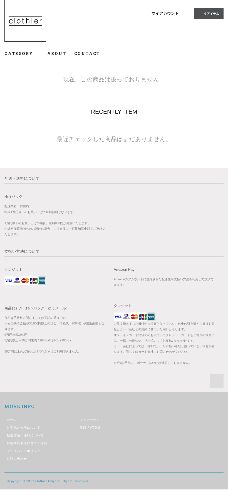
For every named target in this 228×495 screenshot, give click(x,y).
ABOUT (56, 53)
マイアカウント (165, 13)
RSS (83, 427)
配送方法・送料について (25, 435)
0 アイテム (211, 13)
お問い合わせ (17, 458)
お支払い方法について (23, 427)
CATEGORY (19, 53)
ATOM (95, 427)
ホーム (12, 419)
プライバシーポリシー (23, 450)
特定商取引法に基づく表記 (27, 443)
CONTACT (87, 53)
